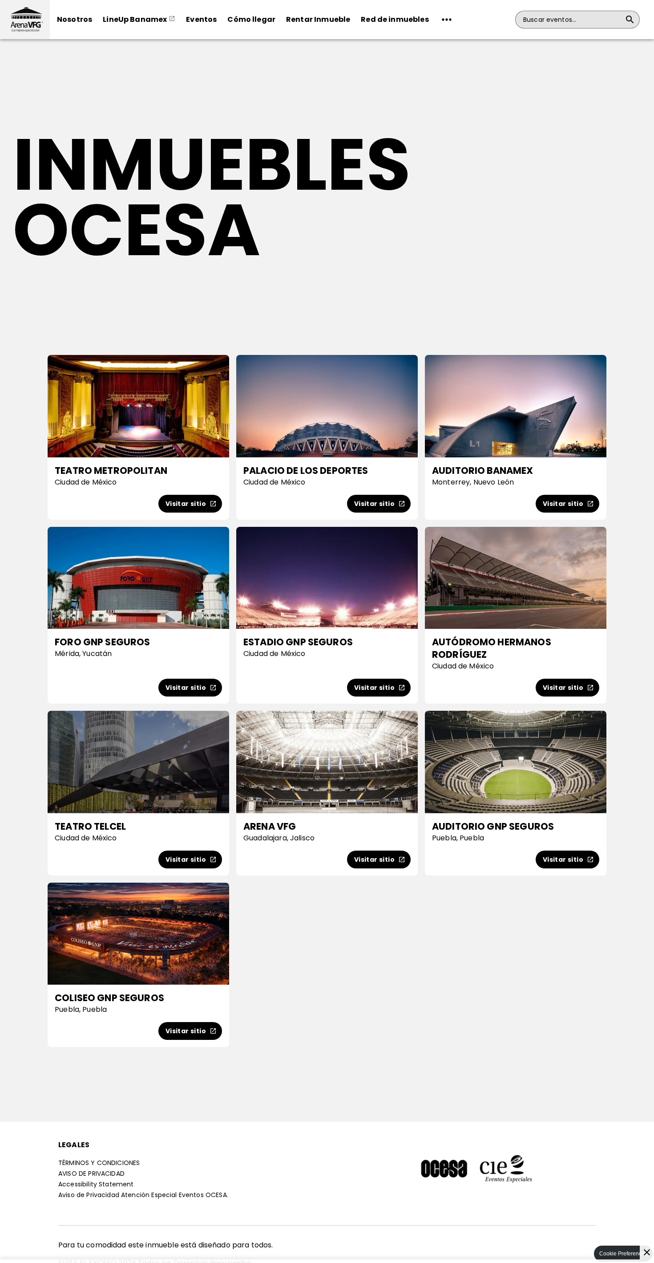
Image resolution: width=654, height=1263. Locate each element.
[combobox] (572, 19)
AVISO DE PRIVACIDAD (91, 1173)
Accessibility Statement (95, 1184)
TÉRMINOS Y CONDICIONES (99, 1162)
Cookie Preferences (623, 1254)
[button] (25, 19)
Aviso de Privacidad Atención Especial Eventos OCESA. (143, 1194)
